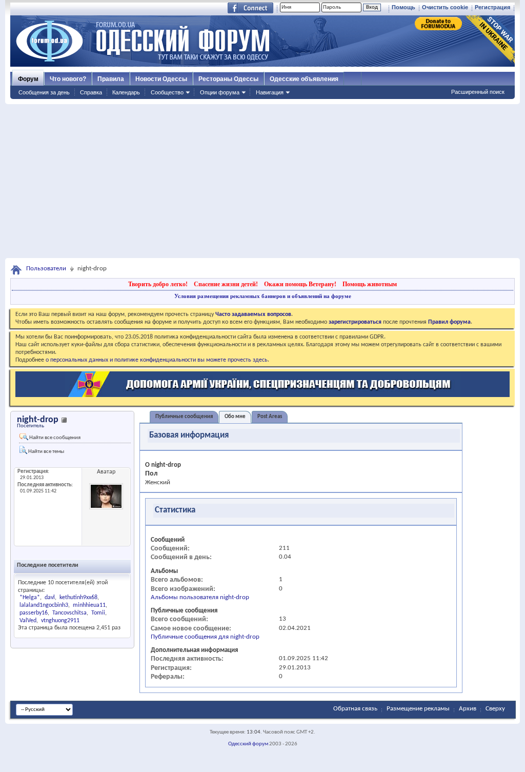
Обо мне (235, 417)
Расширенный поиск (477, 92)
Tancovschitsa (69, 613)
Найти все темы (45, 451)
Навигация (270, 92)
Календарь (126, 92)
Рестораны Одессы (228, 79)
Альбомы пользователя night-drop (200, 597)
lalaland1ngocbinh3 (43, 605)
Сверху (495, 708)
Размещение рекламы (418, 708)
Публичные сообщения (184, 417)
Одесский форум (248, 744)
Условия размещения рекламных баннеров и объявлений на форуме (262, 296)
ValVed (27, 621)
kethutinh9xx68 (78, 598)
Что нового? (68, 79)
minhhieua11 (89, 605)
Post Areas (269, 417)
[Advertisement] (262, 181)
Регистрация (492, 7)
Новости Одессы (161, 79)
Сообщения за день (44, 92)
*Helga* (29, 598)
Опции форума (219, 92)
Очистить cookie (445, 7)
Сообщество (167, 92)
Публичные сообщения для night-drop (205, 637)
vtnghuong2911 (60, 621)
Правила (110, 79)
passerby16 (33, 613)
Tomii (98, 613)
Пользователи (46, 268)
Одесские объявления (304, 79)
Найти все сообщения (54, 438)
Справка (91, 92)
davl (50, 598)
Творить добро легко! (158, 284)
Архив (467, 708)
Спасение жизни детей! (226, 284)
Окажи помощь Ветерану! (300, 284)
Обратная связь (355, 708)
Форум (28, 79)
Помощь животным (369, 284)
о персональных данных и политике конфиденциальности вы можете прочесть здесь (157, 360)
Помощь (403, 7)
